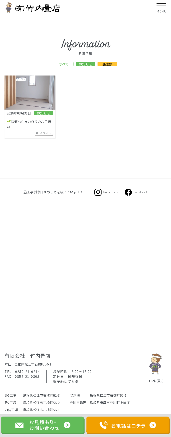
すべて (64, 64)
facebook (141, 192)
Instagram (110, 192)
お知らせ (85, 64)
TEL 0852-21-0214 (22, 371)
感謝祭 (107, 64)
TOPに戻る (155, 380)
